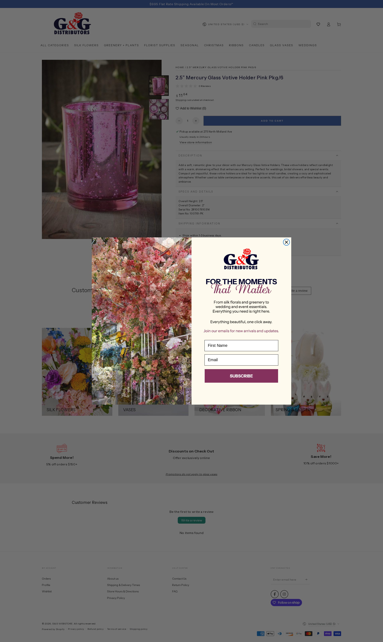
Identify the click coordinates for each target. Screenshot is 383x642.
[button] (241, 376)
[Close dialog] (286, 242)
